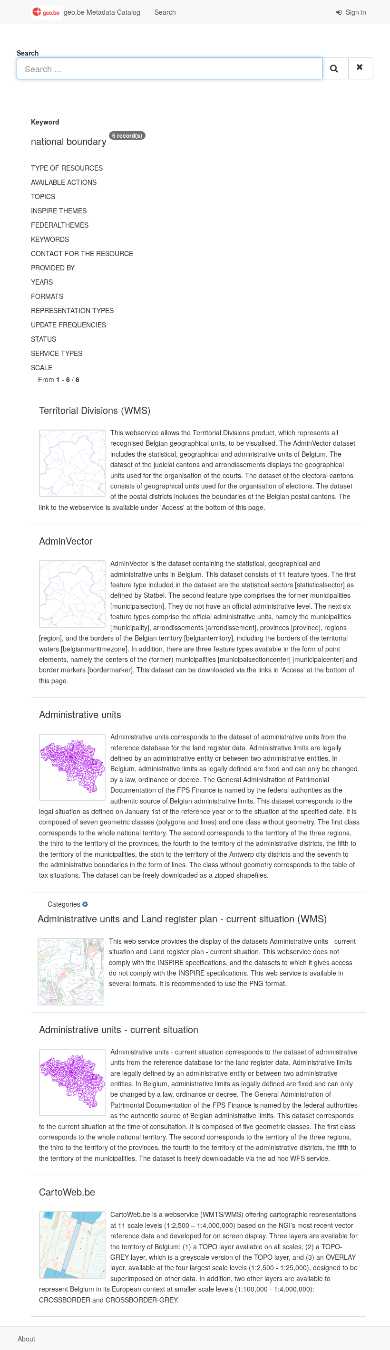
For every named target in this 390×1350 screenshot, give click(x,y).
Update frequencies (68, 324)
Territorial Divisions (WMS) (95, 410)
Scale (41, 367)
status (43, 339)
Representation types (72, 310)
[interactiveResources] (86, 904)
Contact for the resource (82, 253)
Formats (47, 296)
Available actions (64, 182)
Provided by (53, 267)
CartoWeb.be (67, 1191)
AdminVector (66, 540)
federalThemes (59, 225)
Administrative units (80, 714)
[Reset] (360, 68)
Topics (43, 196)
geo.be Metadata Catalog (101, 12)
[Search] (335, 68)
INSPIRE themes (59, 210)
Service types (56, 353)
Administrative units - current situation (118, 1029)
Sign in (355, 12)
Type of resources (67, 167)
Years (42, 282)
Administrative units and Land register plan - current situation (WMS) (182, 918)
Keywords (50, 239)
